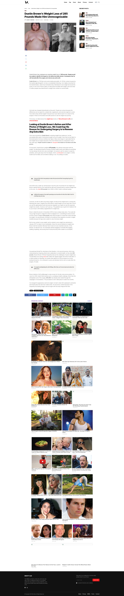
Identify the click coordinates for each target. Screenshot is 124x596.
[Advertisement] (52, 64)
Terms (92, 594)
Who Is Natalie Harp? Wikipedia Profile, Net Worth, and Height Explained (91, 24)
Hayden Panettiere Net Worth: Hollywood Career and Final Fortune (92, 46)
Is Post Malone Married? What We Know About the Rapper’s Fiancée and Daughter (92, 16)
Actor (31, 290)
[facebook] (25, 587)
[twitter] (27, 587)
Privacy (84, 594)
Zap (29, 8)
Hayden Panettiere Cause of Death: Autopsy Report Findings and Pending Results (92, 31)
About (79, 594)
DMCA (88, 594)
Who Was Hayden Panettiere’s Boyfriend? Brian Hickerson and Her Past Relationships (92, 39)
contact (97, 594)
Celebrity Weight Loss (38, 290)
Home (26, 8)
